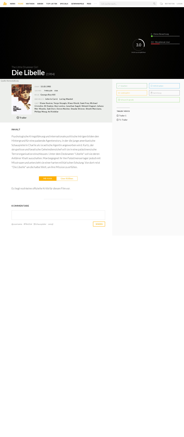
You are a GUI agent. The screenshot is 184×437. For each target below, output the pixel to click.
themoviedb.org (13, 81)
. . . (95, 3)
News (12, 4)
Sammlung (157, 93)
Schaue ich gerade (127, 100)
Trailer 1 (122, 115)
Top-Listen (51, 4)
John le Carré (51, 99)
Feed (89, 4)
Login (180, 4)
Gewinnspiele (77, 4)
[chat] (161, 3)
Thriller (48, 91)
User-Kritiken (67, 178)
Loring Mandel (66, 99)
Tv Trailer (123, 120)
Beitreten (170, 4)
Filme (20, 4)
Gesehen (123, 86)
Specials (64, 4)
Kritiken (30, 4)
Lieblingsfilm (125, 93)
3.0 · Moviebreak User (160, 42)
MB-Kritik (47, 178)
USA (56, 91)
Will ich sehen (158, 86)
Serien (40, 4)
